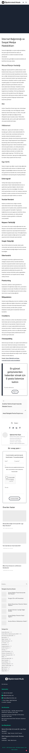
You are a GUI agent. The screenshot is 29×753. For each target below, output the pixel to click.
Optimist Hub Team (13, 712)
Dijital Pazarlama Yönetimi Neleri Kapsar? (17, 604)
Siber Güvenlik (5, 660)
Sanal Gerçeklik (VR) (6, 658)
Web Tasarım (5, 667)
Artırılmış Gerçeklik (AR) (7, 635)
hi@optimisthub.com (8, 695)
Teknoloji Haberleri (6, 663)
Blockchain (4, 637)
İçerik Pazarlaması (6, 651)
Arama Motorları (6, 632)
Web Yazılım (4, 669)
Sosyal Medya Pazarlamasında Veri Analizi (16, 593)
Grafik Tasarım (5, 647)
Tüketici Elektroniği (6, 665)
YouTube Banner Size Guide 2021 (12, 546)
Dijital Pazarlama (6, 640)
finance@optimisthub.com (9, 698)
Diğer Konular (10, 11)
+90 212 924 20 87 (7, 693)
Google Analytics (6, 646)
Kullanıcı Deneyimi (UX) (7, 655)
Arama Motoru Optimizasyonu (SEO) (10, 633)
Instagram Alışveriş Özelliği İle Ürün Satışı (13, 714)
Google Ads (4, 644)
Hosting (3, 649)
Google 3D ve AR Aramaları (16, 598)
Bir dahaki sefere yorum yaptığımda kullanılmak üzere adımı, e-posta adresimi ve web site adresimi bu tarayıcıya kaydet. (14, 469)
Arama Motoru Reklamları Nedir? (17, 621)
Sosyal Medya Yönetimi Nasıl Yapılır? (16, 616)
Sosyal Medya (19, 11)
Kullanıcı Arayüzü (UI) (7, 653)
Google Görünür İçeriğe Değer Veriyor (16, 610)
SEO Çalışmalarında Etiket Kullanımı (11, 718)
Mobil (3, 656)
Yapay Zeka (4, 670)
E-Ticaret (4, 642)
